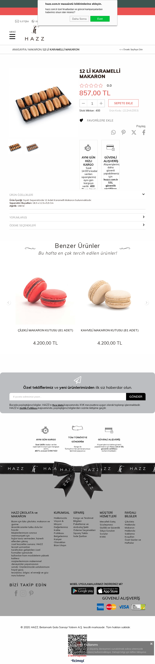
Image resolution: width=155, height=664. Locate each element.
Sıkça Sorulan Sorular (107, 532)
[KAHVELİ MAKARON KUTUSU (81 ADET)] (110, 295)
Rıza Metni (58, 405)
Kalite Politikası (59, 532)
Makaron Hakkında (130, 529)
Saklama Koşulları (130, 535)
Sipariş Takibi (80, 533)
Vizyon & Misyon (59, 522)
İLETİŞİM (24, 21)
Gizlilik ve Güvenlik (110, 527)
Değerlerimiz (61, 527)
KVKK (103, 536)
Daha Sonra (79, 18)
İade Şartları (80, 536)
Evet (100, 18)
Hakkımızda (60, 518)
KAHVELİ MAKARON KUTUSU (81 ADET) (110, 330)
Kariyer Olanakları (59, 541)
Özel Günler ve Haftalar (133, 541)
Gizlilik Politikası (28, 408)
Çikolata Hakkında (130, 523)
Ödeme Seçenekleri (22, 225)
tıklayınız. (142, 652)
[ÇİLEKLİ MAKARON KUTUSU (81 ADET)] (45, 295)
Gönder (135, 396)
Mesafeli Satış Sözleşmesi (107, 523)
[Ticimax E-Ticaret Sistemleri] (77, 661)
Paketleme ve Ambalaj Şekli (81, 525)
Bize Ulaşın (60, 545)
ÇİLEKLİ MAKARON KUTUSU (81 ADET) (45, 330)
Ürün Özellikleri (21, 195)
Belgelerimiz (61, 536)
